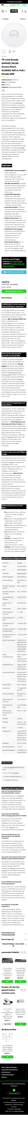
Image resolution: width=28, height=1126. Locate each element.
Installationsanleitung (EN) (14, 272)
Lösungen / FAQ (14, 5)
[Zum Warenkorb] (25, 11)
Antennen (5, 870)
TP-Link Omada (17, 103)
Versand (15, 284)
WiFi (12, 118)
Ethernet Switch (6, 375)
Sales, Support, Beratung (9, 1067)
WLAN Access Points (15, 87)
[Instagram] (14, 1090)
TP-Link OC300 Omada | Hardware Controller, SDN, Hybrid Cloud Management (20, 972)
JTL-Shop (18, 1109)
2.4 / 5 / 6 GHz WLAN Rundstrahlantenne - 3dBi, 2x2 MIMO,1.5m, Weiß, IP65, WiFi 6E (7, 1013)
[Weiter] (24, 952)
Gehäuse (11, 462)
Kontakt (24, 5)
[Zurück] (21, 952)
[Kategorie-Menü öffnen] (3, 11)
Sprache (4, 1077)
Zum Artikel (7, 1024)
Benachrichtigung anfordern (14, 291)
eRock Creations (19, 1111)
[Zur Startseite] (14, 11)
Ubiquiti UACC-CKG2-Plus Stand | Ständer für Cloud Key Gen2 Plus (20, 1011)
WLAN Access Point (17, 107)
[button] (4, 51)
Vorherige (6, 19)
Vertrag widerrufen (14, 1093)
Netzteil (16, 773)
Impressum (14, 1086)
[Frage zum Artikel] (3, 90)
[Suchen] (6, 11)
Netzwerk (20, 379)
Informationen (6, 1072)
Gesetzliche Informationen (10, 1069)
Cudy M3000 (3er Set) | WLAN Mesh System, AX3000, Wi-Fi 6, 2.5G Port (7, 1048)
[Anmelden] (22, 11)
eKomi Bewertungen (8, 1074)
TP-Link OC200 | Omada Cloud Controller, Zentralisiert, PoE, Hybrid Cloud (7, 972)
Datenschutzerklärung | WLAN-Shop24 (13, 1083)
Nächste (22, 19)
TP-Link (6, 310)
